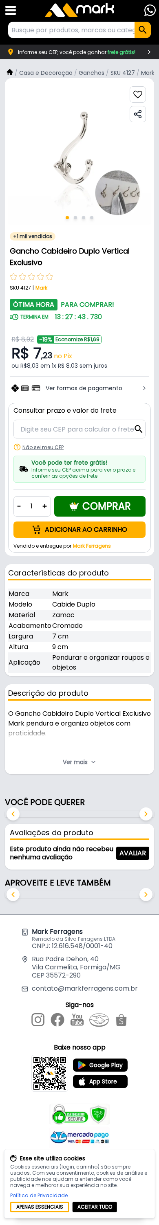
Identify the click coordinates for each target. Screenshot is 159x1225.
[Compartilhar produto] (138, 114)
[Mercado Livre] (99, 1021)
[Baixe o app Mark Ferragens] (49, 1073)
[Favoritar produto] (138, 94)
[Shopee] (121, 1021)
